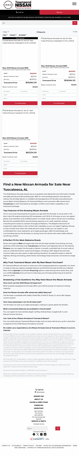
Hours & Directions (39, 402)
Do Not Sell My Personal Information (57, 446)
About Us (38, 399)
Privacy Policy (28, 446)
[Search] (74, 23)
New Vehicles (38, 411)
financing (34, 270)
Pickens (6, 248)
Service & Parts (38, 421)
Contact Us (6, 446)
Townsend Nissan (59, 328)
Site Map (39, 446)
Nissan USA (39, 396)
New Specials (38, 415)
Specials (38, 419)
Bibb (21, 243)
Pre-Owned (38, 413)
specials (16, 270)
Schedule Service (38, 424)
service (16, 273)
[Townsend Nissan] (17, 5)
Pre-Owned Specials (38, 417)
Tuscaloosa (8, 204)
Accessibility (17, 446)
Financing (38, 405)
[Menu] (74, 4)
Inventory (39, 408)
